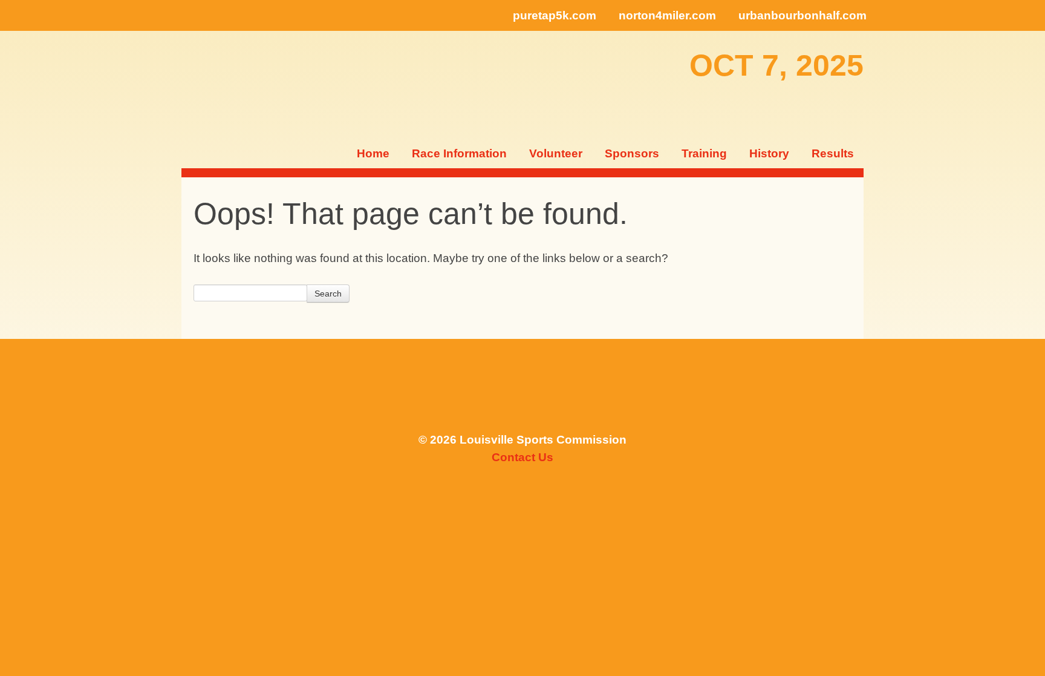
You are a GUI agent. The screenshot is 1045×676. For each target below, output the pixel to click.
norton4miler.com (667, 15)
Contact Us (522, 457)
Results (833, 153)
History (769, 153)
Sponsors (632, 153)
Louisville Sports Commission (523, 391)
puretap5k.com (554, 15)
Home (373, 153)
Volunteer (555, 153)
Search (328, 293)
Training (704, 153)
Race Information (459, 153)
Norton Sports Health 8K (220, 84)
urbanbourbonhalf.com (802, 15)
